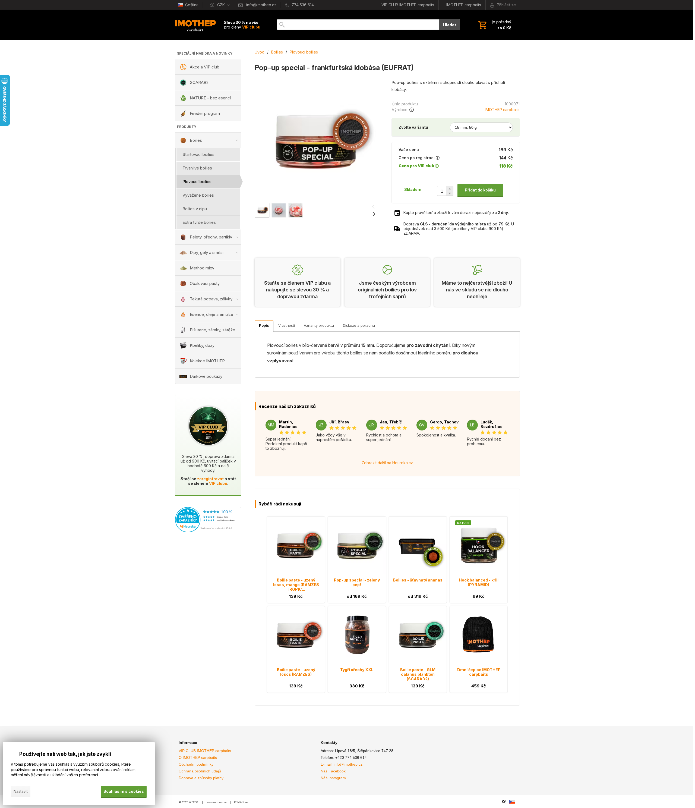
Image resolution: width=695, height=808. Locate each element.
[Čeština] (512, 801)
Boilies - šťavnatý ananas (418, 580)
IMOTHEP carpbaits (502, 109)
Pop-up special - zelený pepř (357, 582)
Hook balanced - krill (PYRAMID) (478, 582)
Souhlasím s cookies (123, 791)
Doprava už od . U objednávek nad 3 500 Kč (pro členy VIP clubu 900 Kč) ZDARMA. (458, 228)
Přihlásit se (241, 802)
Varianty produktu (319, 325)
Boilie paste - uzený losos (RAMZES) (296, 672)
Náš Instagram (333, 778)
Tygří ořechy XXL (356, 669)
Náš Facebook (333, 771)
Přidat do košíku (480, 190)
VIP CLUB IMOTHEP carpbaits (205, 751)
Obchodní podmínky (196, 764)
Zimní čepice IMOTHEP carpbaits (478, 672)
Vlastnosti (286, 325)
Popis (264, 325)
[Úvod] (195, 25)
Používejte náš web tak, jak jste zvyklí (65, 754)
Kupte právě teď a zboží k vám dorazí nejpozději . (456, 212)
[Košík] (494, 24)
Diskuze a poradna (359, 325)
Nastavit (21, 791)
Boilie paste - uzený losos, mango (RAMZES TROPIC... (296, 585)
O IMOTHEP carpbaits (198, 757)
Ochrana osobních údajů (200, 771)
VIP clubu (218, 483)
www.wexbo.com (217, 802)
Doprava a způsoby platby (201, 778)
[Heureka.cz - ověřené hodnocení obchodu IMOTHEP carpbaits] (208, 531)
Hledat (449, 25)
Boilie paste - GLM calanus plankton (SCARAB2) (417, 674)
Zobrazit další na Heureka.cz (387, 462)
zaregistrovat (210, 478)
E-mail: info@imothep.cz (341, 764)
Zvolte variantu (413, 127)
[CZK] (504, 801)
